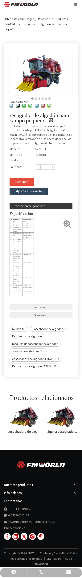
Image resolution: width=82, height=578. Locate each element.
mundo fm (19, 329)
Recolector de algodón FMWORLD (34, 366)
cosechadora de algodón (28, 351)
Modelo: (15, 149)
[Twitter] (24, 536)
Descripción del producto (29, 206)
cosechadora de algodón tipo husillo (22, 431)
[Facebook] (7, 536)
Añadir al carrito (31, 191)
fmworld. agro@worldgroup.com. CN (31, 522)
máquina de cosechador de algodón (35, 344)
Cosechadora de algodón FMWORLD (35, 359)
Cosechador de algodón (47, 329)
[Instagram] (32, 536)
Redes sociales (15, 528)
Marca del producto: (16, 157)
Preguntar (22, 182)
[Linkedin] (15, 536)
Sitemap (52, 559)
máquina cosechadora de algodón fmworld (59, 431)
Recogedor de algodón (27, 336)
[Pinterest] (40, 536)
